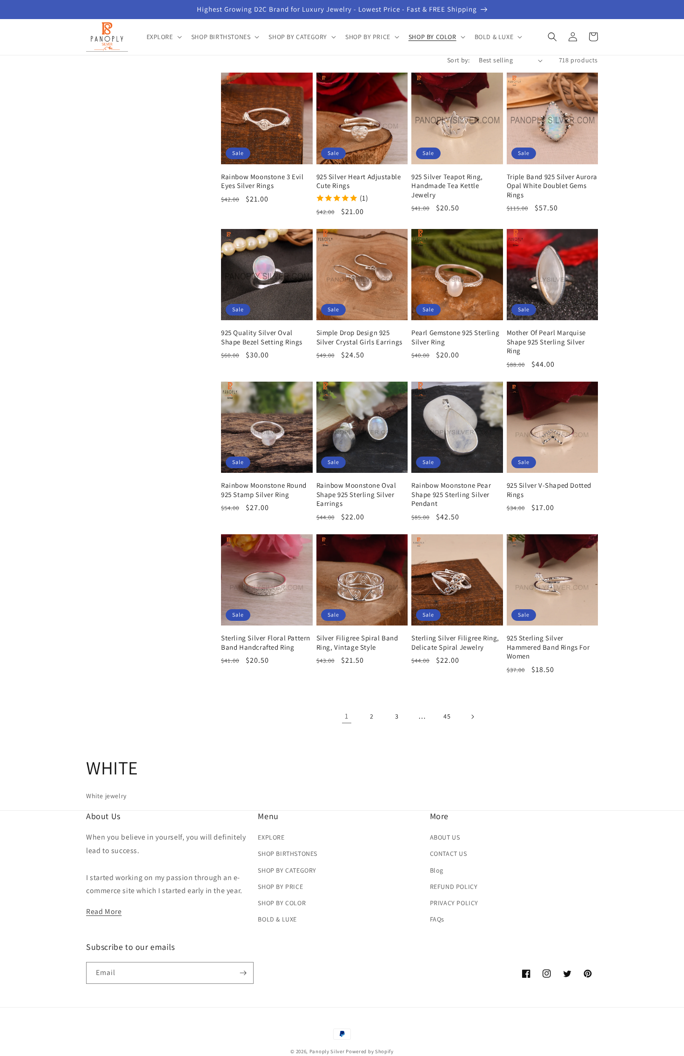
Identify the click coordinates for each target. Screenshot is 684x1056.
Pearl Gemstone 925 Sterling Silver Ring (455, 337)
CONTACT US (448, 853)
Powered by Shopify (370, 1051)
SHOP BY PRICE (280, 886)
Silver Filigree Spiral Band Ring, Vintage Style (357, 642)
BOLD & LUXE (277, 919)
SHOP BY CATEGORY (287, 870)
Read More (103, 911)
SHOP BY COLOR (282, 903)
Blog (436, 870)
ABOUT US (445, 837)
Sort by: (458, 60)
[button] (163, 37)
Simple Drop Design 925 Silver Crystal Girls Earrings (359, 337)
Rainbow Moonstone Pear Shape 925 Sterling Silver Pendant (451, 494)
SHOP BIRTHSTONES (287, 853)
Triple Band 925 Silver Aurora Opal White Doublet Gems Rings (552, 185)
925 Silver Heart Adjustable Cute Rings (358, 181)
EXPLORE (271, 837)
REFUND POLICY (454, 886)
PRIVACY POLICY (454, 903)
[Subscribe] (243, 973)
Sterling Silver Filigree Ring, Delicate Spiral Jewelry (455, 642)
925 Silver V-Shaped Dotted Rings (549, 490)
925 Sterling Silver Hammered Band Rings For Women (548, 646)
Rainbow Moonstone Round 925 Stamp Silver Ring (264, 490)
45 (446, 716)
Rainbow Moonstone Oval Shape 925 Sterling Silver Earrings (356, 494)
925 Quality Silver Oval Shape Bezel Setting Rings (261, 337)
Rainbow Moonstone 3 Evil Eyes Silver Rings (262, 181)
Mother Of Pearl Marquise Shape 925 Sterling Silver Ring (546, 341)
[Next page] (472, 716)
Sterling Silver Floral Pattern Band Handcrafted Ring (265, 642)
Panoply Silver (327, 1051)
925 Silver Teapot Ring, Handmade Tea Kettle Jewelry (447, 185)
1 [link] (347, 716)
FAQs (437, 919)
